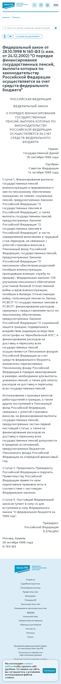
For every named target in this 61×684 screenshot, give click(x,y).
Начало (6, 17)
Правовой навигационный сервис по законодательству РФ (30, 647)
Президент (30, 596)
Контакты (30, 628)
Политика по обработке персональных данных (31, 653)
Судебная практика (30, 583)
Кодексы (30, 579)
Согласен (49, 670)
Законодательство (30, 604)
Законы (16, 17)
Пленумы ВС (30, 600)
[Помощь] (41, 5)
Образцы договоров (30, 624)
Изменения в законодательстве (30, 608)
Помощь (30, 633)
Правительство (30, 592)
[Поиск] (34, 5)
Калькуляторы (30, 616)
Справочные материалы (30, 620)
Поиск (30, 637)
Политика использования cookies (30, 659)
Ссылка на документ (28, 36)
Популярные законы (30, 587)
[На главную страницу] (15, 5)
